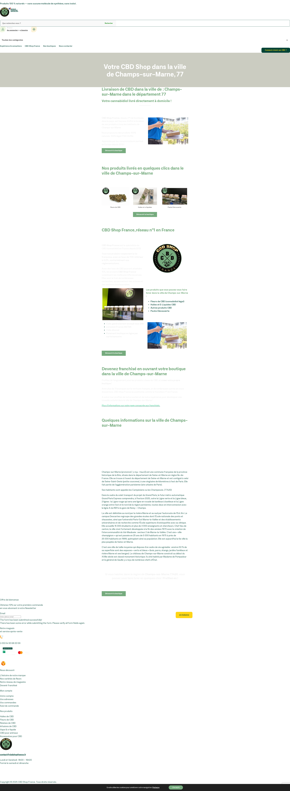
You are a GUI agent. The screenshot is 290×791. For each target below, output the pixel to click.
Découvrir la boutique (113, 150)
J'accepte (176, 787)
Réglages (156, 788)
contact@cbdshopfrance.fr (13, 755)
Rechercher (109, 23)
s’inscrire (24, 30)
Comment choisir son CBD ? (276, 50)
